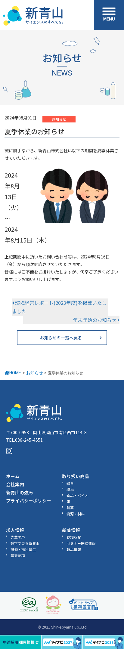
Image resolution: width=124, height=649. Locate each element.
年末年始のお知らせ (95, 319)
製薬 (70, 507)
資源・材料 (76, 513)
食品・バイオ (77, 495)
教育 (70, 483)
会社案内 (15, 484)
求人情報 (15, 530)
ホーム (13, 476)
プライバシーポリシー (28, 500)
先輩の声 (18, 536)
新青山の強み (19, 492)
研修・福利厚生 (23, 549)
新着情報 (71, 530)
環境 (70, 489)
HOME (15, 372)
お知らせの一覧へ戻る (61, 338)
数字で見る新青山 (25, 543)
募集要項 (18, 555)
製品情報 (74, 549)
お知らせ (59, 119)
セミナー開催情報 (81, 543)
